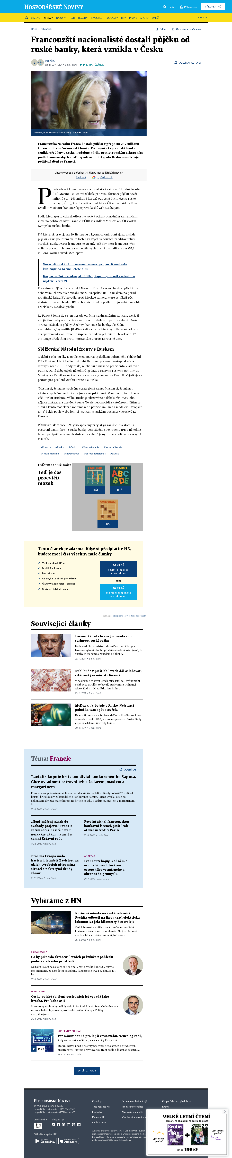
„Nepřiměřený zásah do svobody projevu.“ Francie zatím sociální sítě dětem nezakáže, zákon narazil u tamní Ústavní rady (51, 830)
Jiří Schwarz (39, 951)
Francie (60, 759)
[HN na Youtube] (79, 1124)
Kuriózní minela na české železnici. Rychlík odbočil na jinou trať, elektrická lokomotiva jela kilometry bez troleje (107, 917)
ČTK (52, 60)
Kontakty (97, 1101)
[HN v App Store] (68, 1141)
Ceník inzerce (99, 1122)
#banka (114, 453)
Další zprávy (87, 1070)
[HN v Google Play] (45, 1141)
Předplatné (213, 6)
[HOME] (26, 18)
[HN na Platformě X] (53, 1124)
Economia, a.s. (55, 1106)
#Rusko (60, 447)
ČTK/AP (83, 133)
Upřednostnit (105, 177)
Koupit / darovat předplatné (176, 1101)
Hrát (95, 489)
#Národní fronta (113, 447)
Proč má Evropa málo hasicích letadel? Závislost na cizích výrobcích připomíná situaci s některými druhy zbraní (55, 865)
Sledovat (81, 177)
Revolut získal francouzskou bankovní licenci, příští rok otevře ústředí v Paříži (106, 826)
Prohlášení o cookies (132, 1107)
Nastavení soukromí (132, 1112)
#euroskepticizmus (95, 453)
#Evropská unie (90, 447)
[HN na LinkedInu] (68, 1124)
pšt (47, 60)
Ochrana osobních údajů (134, 1101)
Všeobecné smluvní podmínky (137, 1117)
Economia (97, 1112)
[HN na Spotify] (73, 1124)
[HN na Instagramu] (63, 1124)
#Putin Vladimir (50, 453)
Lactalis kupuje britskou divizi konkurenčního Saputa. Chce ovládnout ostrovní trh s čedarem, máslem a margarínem (83, 782)
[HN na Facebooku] (58, 1124)
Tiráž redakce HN (101, 1107)
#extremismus (71, 453)
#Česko (73, 447)
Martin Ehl (38, 991)
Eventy (165, 1107)
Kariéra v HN (98, 1117)
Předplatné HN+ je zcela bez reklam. (130, 615)
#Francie (46, 447)
